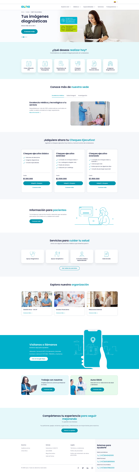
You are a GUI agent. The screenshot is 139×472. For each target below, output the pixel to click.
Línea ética (24, 451)
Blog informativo (50, 453)
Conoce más (27, 313)
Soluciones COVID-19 (52, 448)
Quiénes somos (25, 448)
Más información (34, 112)
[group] (36, 171)
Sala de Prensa (50, 456)
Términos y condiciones (77, 448)
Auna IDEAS (49, 451)
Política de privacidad (76, 451)
